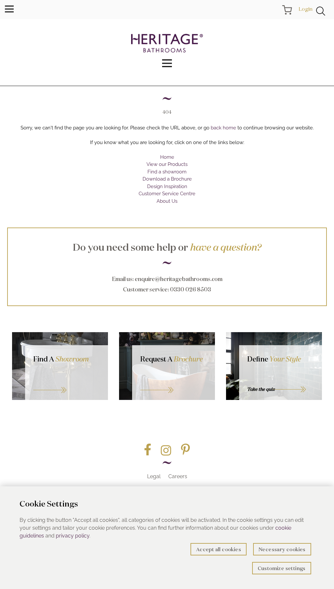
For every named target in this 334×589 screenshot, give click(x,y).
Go (173, 382)
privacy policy (72, 536)
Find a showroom (167, 172)
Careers (177, 476)
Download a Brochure (167, 179)
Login (305, 9)
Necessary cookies (282, 549)
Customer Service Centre (167, 194)
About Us (167, 201)
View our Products (167, 164)
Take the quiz (261, 389)
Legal (153, 476)
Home (167, 157)
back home (223, 128)
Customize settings (282, 568)
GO (66, 382)
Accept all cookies (218, 549)
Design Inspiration (167, 186)
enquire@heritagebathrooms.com (178, 279)
